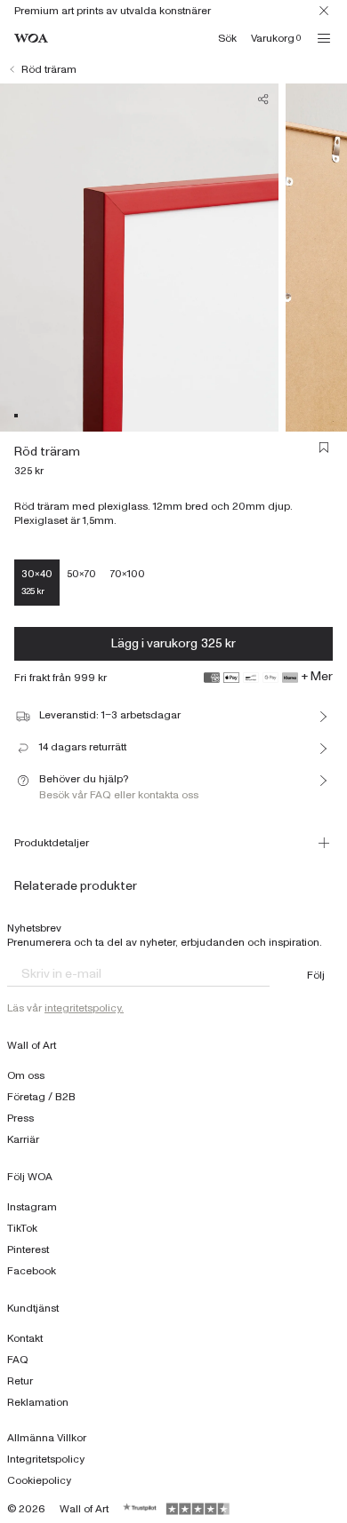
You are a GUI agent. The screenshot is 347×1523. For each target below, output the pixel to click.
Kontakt (25, 1338)
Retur (20, 1381)
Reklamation (38, 1402)
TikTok (22, 1228)
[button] (16, 415)
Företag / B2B (41, 1096)
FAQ (17, 1359)
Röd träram (49, 69)
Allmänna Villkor (46, 1437)
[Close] (324, 11)
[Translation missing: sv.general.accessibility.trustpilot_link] (140, 1509)
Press (20, 1118)
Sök (227, 38)
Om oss (25, 1075)
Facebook (31, 1270)
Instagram (32, 1207)
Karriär (23, 1139)
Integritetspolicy (46, 1459)
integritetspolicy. (84, 1008)
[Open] (324, 38)
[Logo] (31, 39)
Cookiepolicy (39, 1480)
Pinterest (28, 1249)
